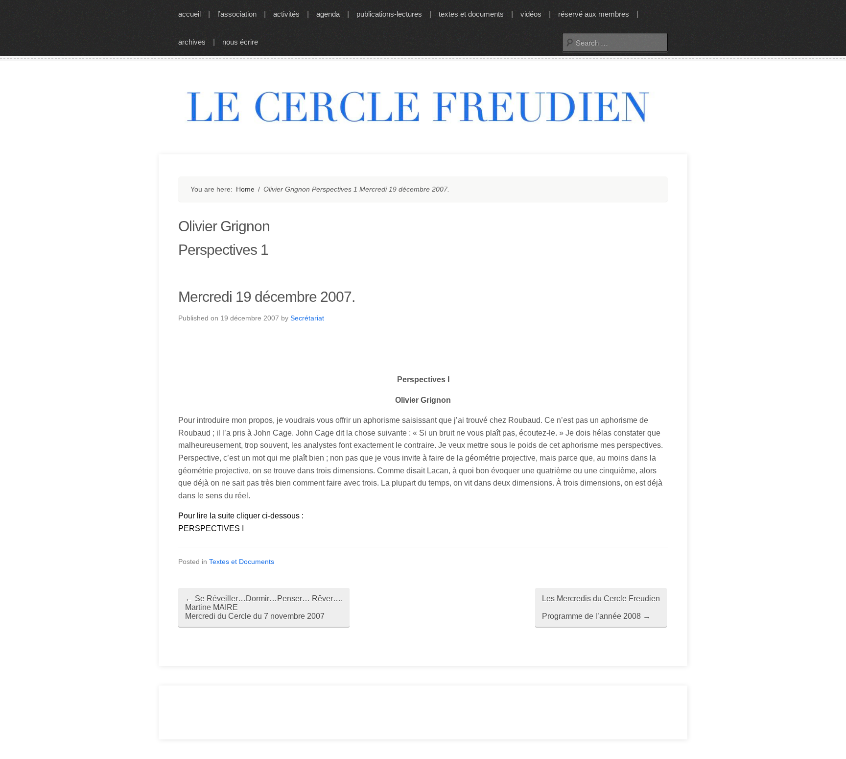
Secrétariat (307, 318)
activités (286, 14)
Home (245, 189)
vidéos (530, 14)
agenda (328, 14)
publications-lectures (389, 14)
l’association (237, 14)
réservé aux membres (593, 14)
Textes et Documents (241, 561)
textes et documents (471, 14)
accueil (189, 14)
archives (192, 42)
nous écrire (240, 42)
